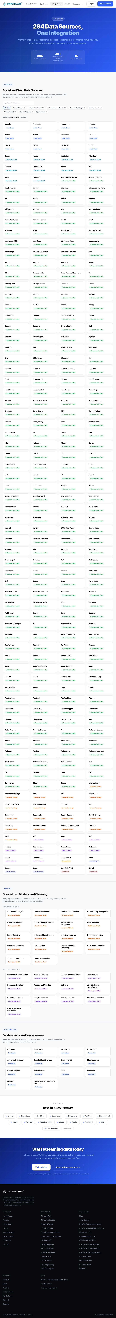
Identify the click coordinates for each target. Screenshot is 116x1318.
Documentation (85, 1256)
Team (5, 1284)
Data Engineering (47, 1265)
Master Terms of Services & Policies (54, 1280)
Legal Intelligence (47, 1244)
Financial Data (10, 112)
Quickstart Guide (85, 1260)
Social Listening (47, 1228)
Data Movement (8, 1232)
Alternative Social (36, 108)
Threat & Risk (46, 1216)
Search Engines (26, 112)
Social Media (19, 108)
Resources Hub (85, 1232)
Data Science (46, 1260)
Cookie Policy (46, 1284)
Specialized (41, 112)
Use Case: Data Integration (89, 1244)
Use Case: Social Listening (89, 1248)
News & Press (8, 1292)
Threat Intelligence (48, 1220)
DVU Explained (85, 1265)
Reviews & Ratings (77, 108)
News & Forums (95, 108)
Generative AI (46, 1256)
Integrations (56, 4)
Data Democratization (87, 1240)
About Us (6, 1280)
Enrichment (7, 1240)
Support (6, 1300)
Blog (81, 1216)
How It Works (31, 4)
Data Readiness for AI (87, 1236)
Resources (78, 4)
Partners (6, 1288)
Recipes (82, 1269)
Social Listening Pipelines (50, 1232)
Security (6, 1304)
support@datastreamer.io (104, 1314)
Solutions (44, 4)
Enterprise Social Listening (51, 1236)
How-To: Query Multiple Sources (91, 1228)
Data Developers (47, 1269)
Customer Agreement (49, 1288)
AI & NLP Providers (48, 1252)
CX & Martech (46, 1240)
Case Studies (84, 1220)
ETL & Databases (47, 1248)
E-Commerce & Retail (56, 108)
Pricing (67, 4)
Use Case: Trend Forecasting (90, 1252)
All (6, 108)
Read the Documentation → (68, 1167)
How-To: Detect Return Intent (90, 1224)
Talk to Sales (105, 4)
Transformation (8, 1236)
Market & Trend (47, 1224)
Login (91, 4)
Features (6, 1220)
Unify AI (5, 1244)
